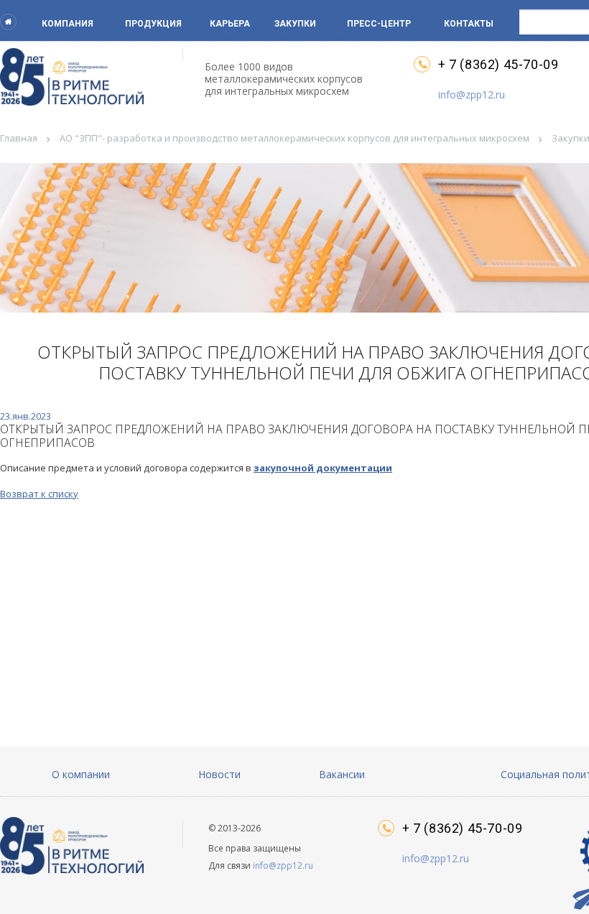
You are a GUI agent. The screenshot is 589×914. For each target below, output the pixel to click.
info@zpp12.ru (471, 94)
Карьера (230, 24)
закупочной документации (323, 467)
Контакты (468, 24)
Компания (67, 24)
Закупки (295, 24)
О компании (81, 774)
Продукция (153, 24)
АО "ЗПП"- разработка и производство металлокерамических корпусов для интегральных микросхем (294, 137)
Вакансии (342, 774)
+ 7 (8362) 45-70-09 (498, 64)
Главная (18, 137)
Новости (219, 774)
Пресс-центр (379, 24)
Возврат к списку (39, 493)
